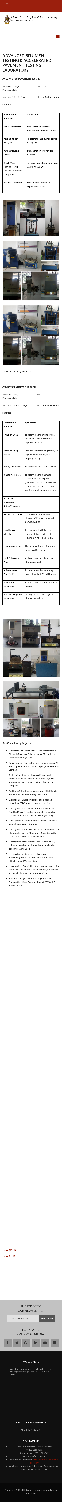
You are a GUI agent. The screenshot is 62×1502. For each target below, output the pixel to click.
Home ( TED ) (9, 1256)
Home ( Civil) (9, 1250)
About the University (31, 1430)
